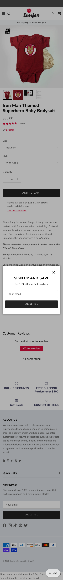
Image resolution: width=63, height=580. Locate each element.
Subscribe (31, 304)
